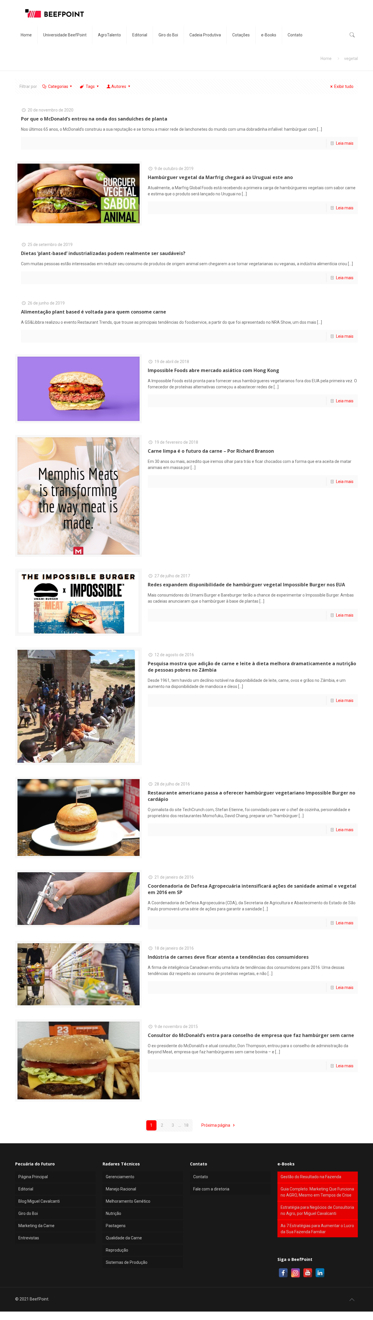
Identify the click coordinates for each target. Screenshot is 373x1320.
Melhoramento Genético (128, 1201)
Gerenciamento (120, 1176)
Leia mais (344, 143)
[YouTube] (307, 1272)
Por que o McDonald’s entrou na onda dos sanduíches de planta (94, 119)
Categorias (58, 86)
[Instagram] (295, 1272)
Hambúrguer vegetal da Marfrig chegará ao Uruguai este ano (220, 177)
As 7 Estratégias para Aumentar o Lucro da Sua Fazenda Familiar (317, 1228)
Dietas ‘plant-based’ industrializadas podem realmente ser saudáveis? (103, 253)
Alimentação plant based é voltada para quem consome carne (93, 312)
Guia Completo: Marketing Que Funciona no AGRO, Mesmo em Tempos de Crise (317, 1192)
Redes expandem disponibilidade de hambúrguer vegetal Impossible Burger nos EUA (246, 584)
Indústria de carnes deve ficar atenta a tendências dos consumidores (228, 957)
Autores (118, 86)
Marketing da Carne (36, 1225)
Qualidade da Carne (124, 1238)
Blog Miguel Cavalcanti (39, 1201)
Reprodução (117, 1250)
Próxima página (216, 1125)
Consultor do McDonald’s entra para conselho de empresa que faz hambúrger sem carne (251, 1035)
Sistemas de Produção (126, 1262)
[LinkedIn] (320, 1272)
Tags (90, 86)
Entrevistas (28, 1238)
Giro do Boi (28, 1213)
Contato (200, 1176)
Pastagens (116, 1225)
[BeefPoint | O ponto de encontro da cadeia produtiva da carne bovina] (54, 13)
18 (186, 1125)
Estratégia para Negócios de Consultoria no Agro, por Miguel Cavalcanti (317, 1210)
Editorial (25, 1189)
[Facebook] (283, 1272)
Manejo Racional (121, 1189)
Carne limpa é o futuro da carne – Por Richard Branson (211, 451)
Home (326, 58)
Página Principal (33, 1176)
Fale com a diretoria (211, 1189)
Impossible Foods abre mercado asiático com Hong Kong (213, 370)
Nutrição (113, 1213)
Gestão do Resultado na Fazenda (311, 1176)
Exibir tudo (343, 86)
